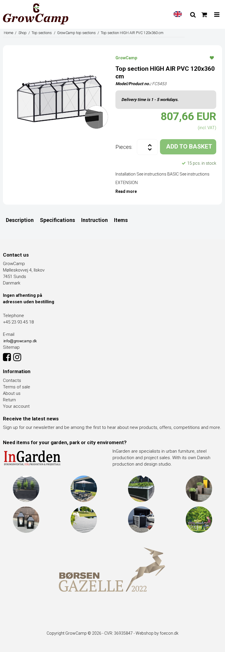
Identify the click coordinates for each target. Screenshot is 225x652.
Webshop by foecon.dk (157, 633)
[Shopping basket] (204, 14)
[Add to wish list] (211, 57)
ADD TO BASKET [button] (189, 146)
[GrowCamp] (35, 13)
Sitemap (11, 347)
